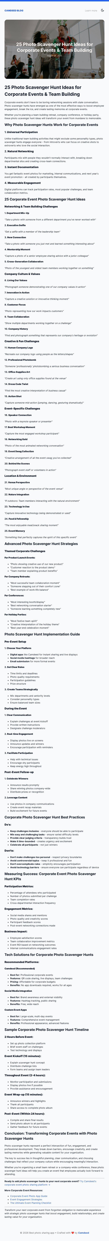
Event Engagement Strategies (26, 1199)
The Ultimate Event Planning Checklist (30, 1202)
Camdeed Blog (14, 10)
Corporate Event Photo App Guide (28, 1196)
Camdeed (83, 1232)
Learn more (91, 10)
